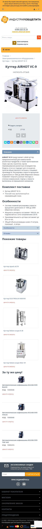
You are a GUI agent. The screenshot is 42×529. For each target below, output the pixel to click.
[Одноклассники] (11, 142)
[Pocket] (36, 142)
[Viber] (21, 142)
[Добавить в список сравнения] (23, 135)
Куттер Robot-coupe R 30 (13, 331)
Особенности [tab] (9, 228)
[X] (18, 142)
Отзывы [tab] (7, 233)
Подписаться (32, 474)
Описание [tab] (8, 152)
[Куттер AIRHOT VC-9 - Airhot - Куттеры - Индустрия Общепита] (21, 94)
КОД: (10, 129)
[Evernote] (33, 142)
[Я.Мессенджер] (5, 142)
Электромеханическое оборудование (17, 58)
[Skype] (30, 142)
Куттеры (5, 61)
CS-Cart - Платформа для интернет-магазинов (20, 521)
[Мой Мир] (27, 142)
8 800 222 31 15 (21, 29)
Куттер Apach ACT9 (11, 266)
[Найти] (39, 37)
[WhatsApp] (24, 142)
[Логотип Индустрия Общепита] (21, 19)
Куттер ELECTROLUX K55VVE (14, 299)
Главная (5, 56)
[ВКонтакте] (8, 142)
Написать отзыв (21, 72)
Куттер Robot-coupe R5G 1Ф (14, 363)
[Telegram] (14, 142)
